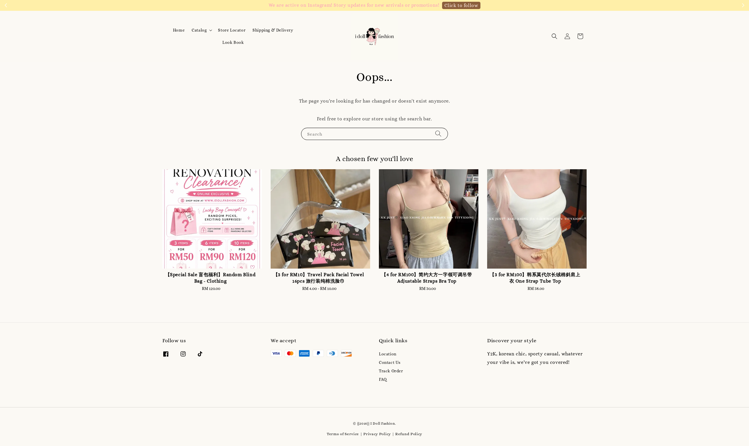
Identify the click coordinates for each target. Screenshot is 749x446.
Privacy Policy (377, 434)
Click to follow (461, 5)
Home (179, 30)
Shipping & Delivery (272, 30)
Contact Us (390, 362)
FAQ (383, 379)
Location (387, 354)
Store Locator (231, 30)
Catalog (199, 30)
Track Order (391, 371)
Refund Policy (408, 434)
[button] (554, 36)
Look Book (233, 42)
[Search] (438, 133)
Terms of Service (343, 434)
